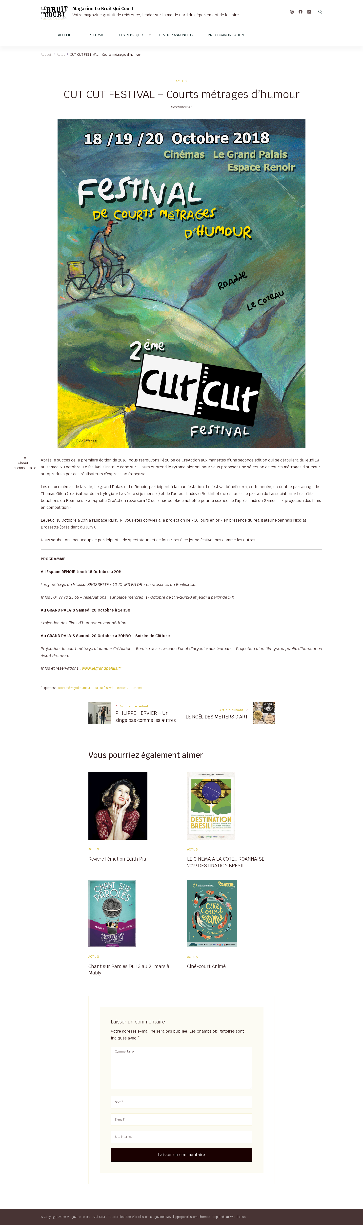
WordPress (237, 1217)
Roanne (136, 688)
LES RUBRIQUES (131, 35)
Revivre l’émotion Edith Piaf (118, 859)
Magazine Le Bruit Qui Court (102, 8)
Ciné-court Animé (206, 966)
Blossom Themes (198, 1217)
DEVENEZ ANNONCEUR (176, 35)
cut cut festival (103, 688)
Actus (181, 81)
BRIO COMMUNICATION (226, 35)
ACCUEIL (64, 35)
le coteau (122, 688)
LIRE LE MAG (95, 35)
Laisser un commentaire (25, 465)
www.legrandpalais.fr (101, 668)
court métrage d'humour (74, 688)
